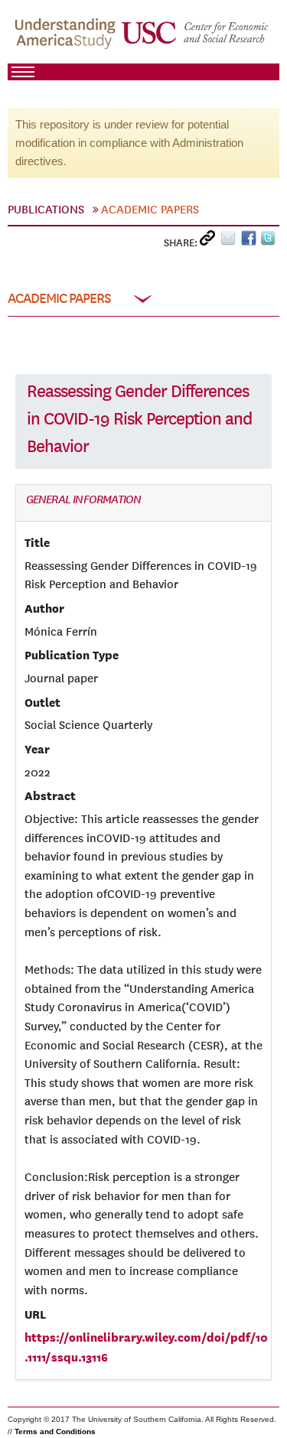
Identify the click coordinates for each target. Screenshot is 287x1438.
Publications (46, 209)
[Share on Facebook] (250, 241)
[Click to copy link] (210, 241)
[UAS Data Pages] (67, 39)
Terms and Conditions (55, 1431)
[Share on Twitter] (269, 241)
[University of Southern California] (195, 39)
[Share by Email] (230, 241)
